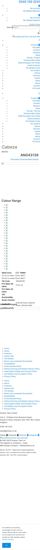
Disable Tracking (7, 539)
